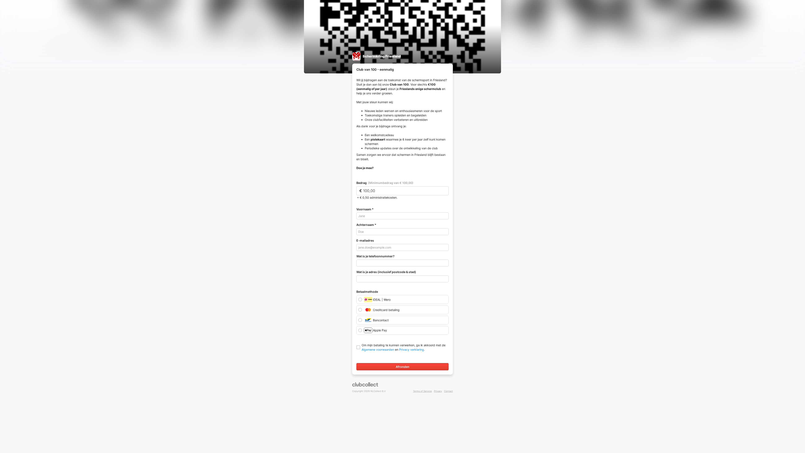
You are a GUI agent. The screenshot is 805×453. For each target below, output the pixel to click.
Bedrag (385, 183)
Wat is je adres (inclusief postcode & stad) (386, 272)
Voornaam (365, 209)
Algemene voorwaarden (378, 349)
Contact (448, 391)
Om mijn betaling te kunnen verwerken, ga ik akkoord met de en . (403, 347)
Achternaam (366, 224)
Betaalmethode (367, 291)
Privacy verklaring (411, 349)
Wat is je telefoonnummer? (375, 256)
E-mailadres (365, 240)
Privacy (438, 391)
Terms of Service (422, 391)
